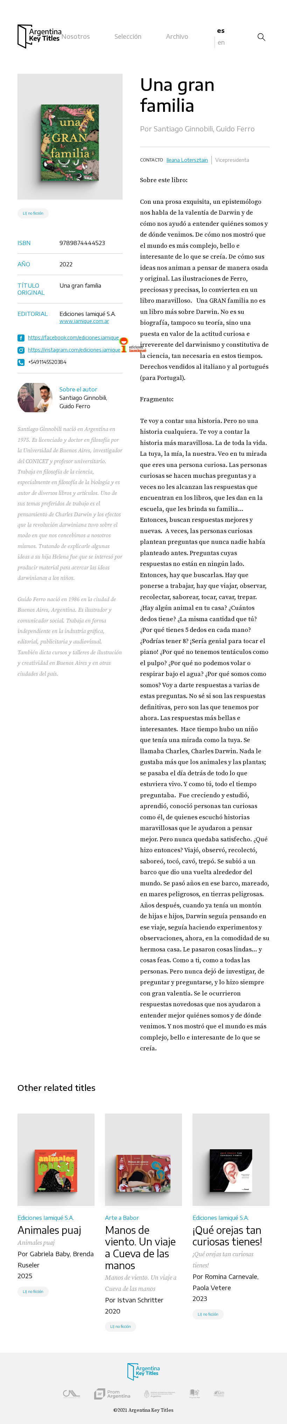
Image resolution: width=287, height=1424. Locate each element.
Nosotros (75, 36)
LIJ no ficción (33, 213)
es (221, 30)
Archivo (177, 36)
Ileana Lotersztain (187, 160)
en (221, 42)
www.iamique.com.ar (84, 321)
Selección (127, 36)
